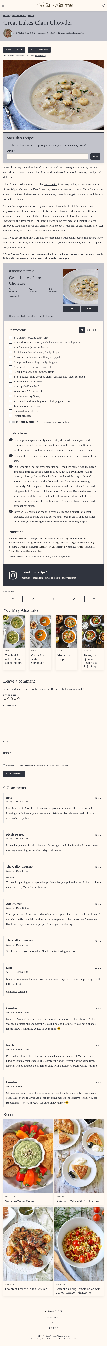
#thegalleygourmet (66, 577)
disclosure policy (40, 56)
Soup (31, 15)
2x (88, 330)
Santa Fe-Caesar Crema (19, 1201)
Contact (53, 1328)
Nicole (20, 33)
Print (90, 308)
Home (6, 15)
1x (82, 330)
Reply (98, 798)
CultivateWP (71, 1339)
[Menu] (3, 6)
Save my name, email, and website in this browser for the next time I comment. (37, 766)
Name (7, 753)
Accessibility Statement (49, 1339)
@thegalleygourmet (40, 577)
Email (11, 151)
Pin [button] (71, 308)
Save (95, 156)
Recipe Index (19, 15)
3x (94, 330)
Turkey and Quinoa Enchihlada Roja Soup (91, 661)
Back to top (55, 1311)
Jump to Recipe (14, 49)
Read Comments (39, 49)
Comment (9, 705)
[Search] (104, 6)
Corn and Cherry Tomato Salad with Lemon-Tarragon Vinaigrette (78, 1290)
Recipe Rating (11, 695)
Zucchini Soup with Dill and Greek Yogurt (14, 659)
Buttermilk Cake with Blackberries (77, 1201)
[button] (26, 33)
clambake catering (16, 991)
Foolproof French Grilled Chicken (26, 1289)
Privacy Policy (36, 1339)
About (53, 1323)
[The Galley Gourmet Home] (55, 5)
